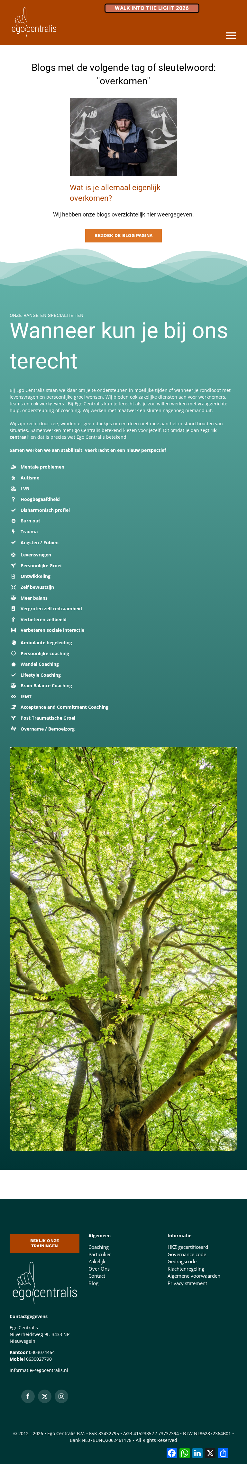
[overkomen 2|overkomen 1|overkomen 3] (123, 100)
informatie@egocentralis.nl (39, 1370)
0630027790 (39, 1359)
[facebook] (28, 1396)
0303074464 (42, 1352)
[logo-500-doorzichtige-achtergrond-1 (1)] (44, 1261)
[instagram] (61, 1396)
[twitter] (44, 1396)
